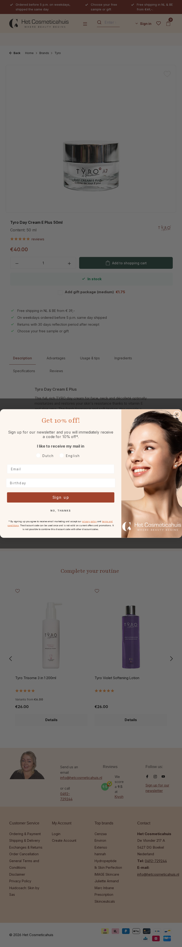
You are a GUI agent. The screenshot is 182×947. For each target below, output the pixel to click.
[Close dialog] (177, 414)
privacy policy (89, 521)
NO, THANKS (60, 510)
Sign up (60, 497)
